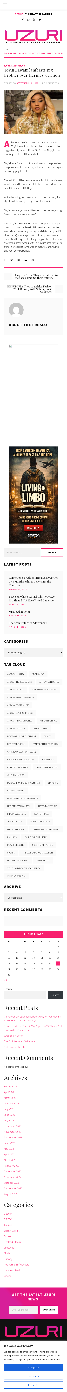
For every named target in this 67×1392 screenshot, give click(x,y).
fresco (11, 83)
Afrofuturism (40, 728)
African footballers (18, 705)
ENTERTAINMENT (14, 65)
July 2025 (9, 1109)
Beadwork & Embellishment (21, 736)
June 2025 (9, 1114)
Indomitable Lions (16, 813)
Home (7, 49)
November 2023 (12, 1131)
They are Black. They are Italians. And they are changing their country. (37, 277)
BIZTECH (8, 1219)
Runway (8, 1258)
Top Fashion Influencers (16, 1264)
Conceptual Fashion (47, 767)
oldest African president (46, 829)
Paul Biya (12, 837)
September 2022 (13, 1188)
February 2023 (11, 1165)
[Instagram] (28, 20)
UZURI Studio (43, 860)
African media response (19, 720)
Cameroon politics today (20, 759)
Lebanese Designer (40, 821)
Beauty (8, 1213)
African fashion (15, 689)
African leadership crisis (20, 712)
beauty (47, 736)
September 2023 (13, 1137)
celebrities (48, 759)
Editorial (53, 782)
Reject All (33, 1385)
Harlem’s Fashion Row (18, 806)
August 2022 (10, 1194)
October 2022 (11, 1182)
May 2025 (9, 1120)
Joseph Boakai (14, 821)
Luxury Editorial (16, 829)
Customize (33, 1376)
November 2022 (12, 1177)
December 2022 (12, 1171)
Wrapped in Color (19, 611)
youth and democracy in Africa (23, 868)
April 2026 (9, 1092)
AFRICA (19, 13)
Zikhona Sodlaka (16, 876)
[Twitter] (40, 20)
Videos (7, 1275)
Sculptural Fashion (42, 844)
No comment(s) (51, 83)
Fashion (8, 1236)
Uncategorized (12, 1270)
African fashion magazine (20, 697)
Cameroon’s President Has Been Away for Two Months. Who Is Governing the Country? (33, 581)
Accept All (33, 1367)
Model (7, 1253)
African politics (48, 720)
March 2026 (10, 1097)
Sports (11, 852)
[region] (33, 1366)
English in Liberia (16, 790)
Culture (8, 1225)
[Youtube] (34, 20)
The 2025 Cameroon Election (38, 852)
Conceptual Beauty (17, 767)
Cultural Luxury (15, 775)
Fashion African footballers (22, 798)
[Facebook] (23, 20)
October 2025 (11, 1103)
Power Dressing (15, 844)
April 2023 (9, 1154)
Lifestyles (9, 1247)
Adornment (38, 674)
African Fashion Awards (44, 689)
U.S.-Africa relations (17, 860)
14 (42, 957)
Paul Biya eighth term (36, 837)
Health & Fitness (12, 1241)
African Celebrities (49, 681)
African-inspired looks (19, 681)
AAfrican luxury (15, 674)
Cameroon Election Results (21, 751)
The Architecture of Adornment (28, 623)
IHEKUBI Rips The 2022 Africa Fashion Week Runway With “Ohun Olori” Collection (29, 289)
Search (8, 988)
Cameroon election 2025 (46, 744)
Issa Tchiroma (41, 813)
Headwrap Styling (47, 806)
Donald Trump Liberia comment (23, 782)
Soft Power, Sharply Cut (16, 1047)
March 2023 (10, 1160)
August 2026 (10, 1086)
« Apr (6, 980)
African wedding (16, 728)
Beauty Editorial (16, 744)
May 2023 (9, 1148)
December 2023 (12, 1126)
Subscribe (49, 1309)
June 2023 (9, 1143)
